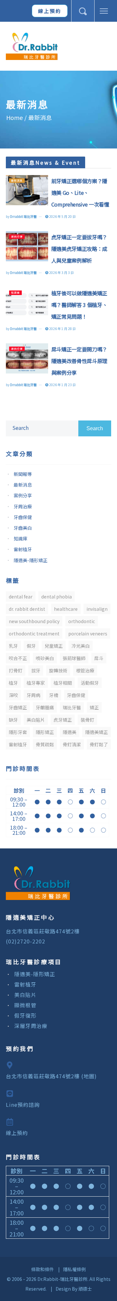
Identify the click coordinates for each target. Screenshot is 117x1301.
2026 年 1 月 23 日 (62, 384)
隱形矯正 (45, 732)
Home (14, 117)
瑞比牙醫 (72, 707)
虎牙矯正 (63, 719)
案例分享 (17, 236)
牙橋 (53, 695)
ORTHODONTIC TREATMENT (34, 633)
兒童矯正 (54, 646)
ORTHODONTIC (81, 621)
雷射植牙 (23, 549)
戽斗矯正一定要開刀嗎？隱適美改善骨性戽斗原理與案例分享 (79, 360)
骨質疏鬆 (45, 744)
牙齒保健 (23, 517)
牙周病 (33, 695)
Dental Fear (20, 596)
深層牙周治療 (30, 1026)
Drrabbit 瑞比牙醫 (23, 216)
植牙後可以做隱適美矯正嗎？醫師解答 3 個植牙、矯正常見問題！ (79, 304)
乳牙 (13, 646)
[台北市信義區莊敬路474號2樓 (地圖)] (57, 1065)
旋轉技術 (58, 670)
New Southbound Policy (34, 621)
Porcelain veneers (87, 633)
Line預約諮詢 (23, 1104)
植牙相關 (63, 683)
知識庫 (15, 292)
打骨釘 (15, 670)
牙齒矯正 (18, 707)
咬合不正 (18, 658)
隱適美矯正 (96, 732)
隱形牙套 (18, 732)
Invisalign (97, 609)
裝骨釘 (87, 719)
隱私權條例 (74, 1269)
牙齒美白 (23, 528)
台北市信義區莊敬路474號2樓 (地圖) (51, 1076)
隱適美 (69, 732)
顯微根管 (25, 1005)
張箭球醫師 (74, 658)
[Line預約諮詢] (57, 1093)
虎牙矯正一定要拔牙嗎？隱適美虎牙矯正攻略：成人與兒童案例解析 (79, 248)
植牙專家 (36, 683)
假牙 (31, 646)
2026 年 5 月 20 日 (62, 216)
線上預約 (49, 10)
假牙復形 (25, 1015)
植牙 (13, 683)
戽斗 (98, 658)
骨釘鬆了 (99, 744)
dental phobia (56, 596)
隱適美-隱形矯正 (30, 560)
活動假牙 (90, 683)
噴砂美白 (45, 658)
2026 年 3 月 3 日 (61, 272)
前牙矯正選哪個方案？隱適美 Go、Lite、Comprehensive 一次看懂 (80, 192)
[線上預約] (57, 1122)
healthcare (66, 609)
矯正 (94, 707)
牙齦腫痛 (45, 707)
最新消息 (17, 180)
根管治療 (85, 670)
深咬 (13, 695)
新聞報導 (23, 474)
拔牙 (35, 670)
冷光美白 (81, 646)
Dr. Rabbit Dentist (27, 609)
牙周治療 (23, 506)
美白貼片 (36, 719)
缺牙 (13, 719)
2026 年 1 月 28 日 (62, 328)
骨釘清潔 (72, 744)
